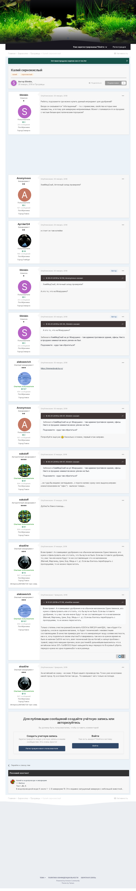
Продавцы (39, 84)
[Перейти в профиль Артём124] (24, 240)
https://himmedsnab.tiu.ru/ (52, 368)
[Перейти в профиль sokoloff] (24, 470)
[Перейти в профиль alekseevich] (24, 378)
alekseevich (24, 361)
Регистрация (119, 47)
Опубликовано (54, 96)
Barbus (22, 783)
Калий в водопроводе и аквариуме (31, 780)
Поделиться (95, 83)
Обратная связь (88, 878)
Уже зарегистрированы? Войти (89, 47)
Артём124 (24, 224)
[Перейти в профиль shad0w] (24, 562)
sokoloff (24, 453)
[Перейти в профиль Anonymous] (24, 194)
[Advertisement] (39, 156)
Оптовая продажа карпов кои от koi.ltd (68, 61)
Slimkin (28, 81)
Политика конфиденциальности (63, 878)
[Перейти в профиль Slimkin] (14, 83)
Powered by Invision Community (68, 881)
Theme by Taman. (68, 883)
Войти (95, 746)
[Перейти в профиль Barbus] (12, 781)
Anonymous (24, 178)
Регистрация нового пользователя (42, 748)
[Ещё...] (123, 95)
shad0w (24, 545)
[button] (131, 20)
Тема (42, 878)
